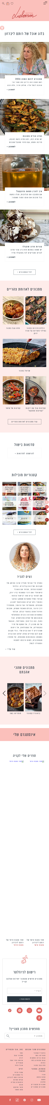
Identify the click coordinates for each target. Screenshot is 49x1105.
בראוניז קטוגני (33, 713)
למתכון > (11, 89)
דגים (21, 1058)
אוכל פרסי (19, 1065)
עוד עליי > (10, 649)
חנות (21, 1085)
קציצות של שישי (13, 408)
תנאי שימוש (18, 1087)
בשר (21, 1053)
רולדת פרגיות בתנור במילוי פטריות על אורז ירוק (35, 331)
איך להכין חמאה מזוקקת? (29, 191)
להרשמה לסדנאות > (24, 453)
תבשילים (19, 1063)
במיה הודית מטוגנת (32, 136)
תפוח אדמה (41, 1077)
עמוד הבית (19, 1072)
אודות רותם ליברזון (15, 1077)
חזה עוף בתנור (13, 328)
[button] (2, 28)
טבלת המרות (18, 1080)
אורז (44, 1074)
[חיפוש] (8, 1036)
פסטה (43, 1079)
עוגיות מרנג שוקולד (32, 247)
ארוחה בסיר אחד (16, 1060)
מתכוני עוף (18, 1055)
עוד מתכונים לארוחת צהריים (25, 421)
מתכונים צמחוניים (38, 1087)
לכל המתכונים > (24, 272)
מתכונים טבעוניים (38, 1084)
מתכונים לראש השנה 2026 (28, 79)
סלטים (43, 1082)
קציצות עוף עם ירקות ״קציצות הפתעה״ (36, 409)
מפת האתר (19, 1090)
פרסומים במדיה (17, 1082)
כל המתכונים (18, 1075)
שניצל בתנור (24, 370)
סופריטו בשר (15, 713)
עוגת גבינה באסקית (38, 1058)
